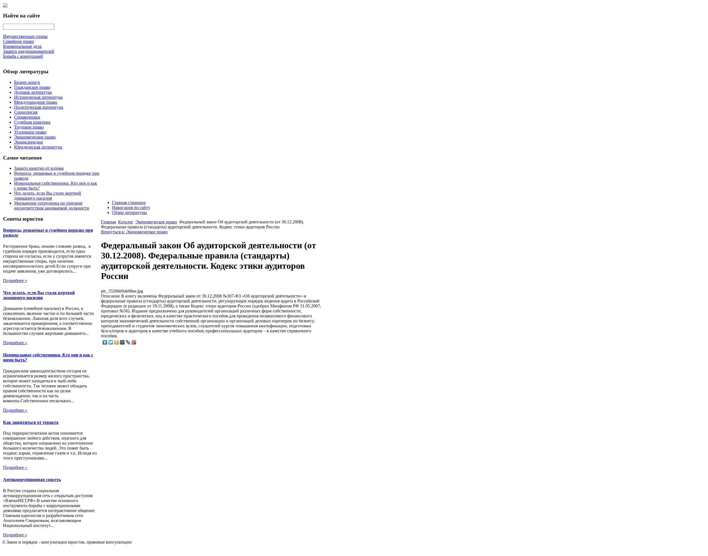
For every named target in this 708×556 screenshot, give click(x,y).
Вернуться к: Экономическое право (134, 231)
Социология (25, 112)
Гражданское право (32, 87)
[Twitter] (111, 342)
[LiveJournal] (128, 342)
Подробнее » (15, 280)
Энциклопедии (28, 142)
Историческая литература (38, 97)
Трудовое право (29, 127)
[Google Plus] (134, 342)
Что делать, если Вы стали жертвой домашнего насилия (47, 195)
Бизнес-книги (27, 82)
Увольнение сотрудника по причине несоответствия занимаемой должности (51, 205)
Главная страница (128, 202)
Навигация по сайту (131, 207)
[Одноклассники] (116, 342)
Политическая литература (38, 107)
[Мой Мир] (122, 342)
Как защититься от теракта (30, 422)
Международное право (35, 102)
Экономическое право (35, 137)
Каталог (125, 222)
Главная (108, 222)
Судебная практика (32, 122)
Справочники (27, 117)
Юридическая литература (38, 147)
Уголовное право (30, 132)
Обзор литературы (129, 212)
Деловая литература (33, 92)
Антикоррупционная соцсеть (32, 479)
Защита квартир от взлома (39, 168)
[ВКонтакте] (105, 342)
